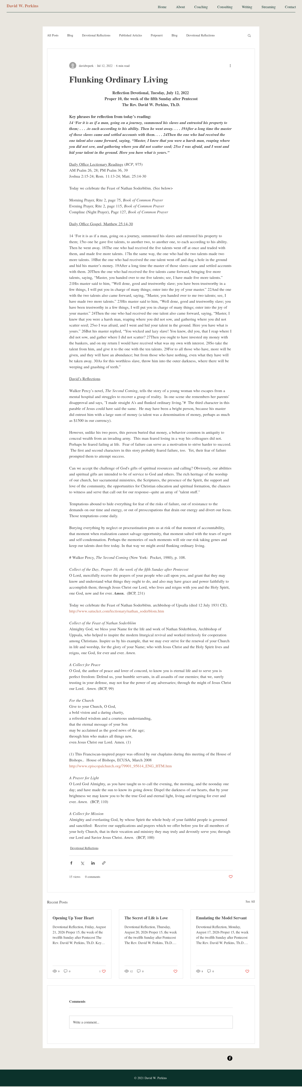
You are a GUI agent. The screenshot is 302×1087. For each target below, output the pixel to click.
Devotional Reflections (96, 35)
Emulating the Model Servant (221, 918)
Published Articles (130, 35)
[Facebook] (229, 1058)
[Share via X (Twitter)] (82, 863)
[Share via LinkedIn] (93, 863)
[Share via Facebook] (71, 863)
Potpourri (157, 35)
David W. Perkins (22, 6)
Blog (70, 35)
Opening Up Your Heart (73, 918)
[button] (249, 35)
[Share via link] (104, 863)
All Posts (52, 35)
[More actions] (230, 65)
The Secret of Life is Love (146, 918)
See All (250, 901)
